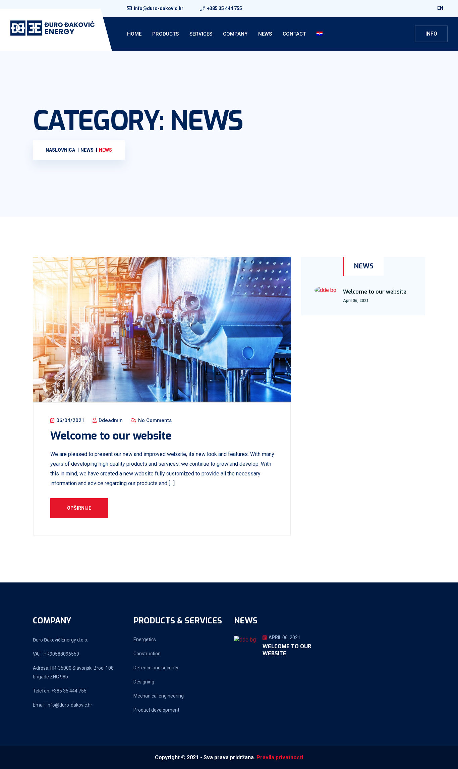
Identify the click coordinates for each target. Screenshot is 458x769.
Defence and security (155, 667)
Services (200, 34)
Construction (147, 653)
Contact (294, 34)
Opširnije (79, 508)
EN (440, 8)
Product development (156, 710)
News (265, 34)
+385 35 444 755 (224, 8)
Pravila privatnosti (279, 757)
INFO (431, 34)
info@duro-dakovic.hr (158, 8)
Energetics (144, 639)
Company (235, 34)
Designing (143, 681)
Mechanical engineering (158, 696)
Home (134, 34)
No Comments (154, 420)
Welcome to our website (110, 436)
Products (165, 34)
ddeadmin (110, 420)
